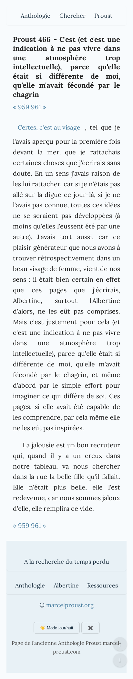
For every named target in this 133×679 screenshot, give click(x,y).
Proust (103, 15)
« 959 (21, 107)
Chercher (72, 15)
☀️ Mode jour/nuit (56, 628)
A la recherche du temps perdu (66, 561)
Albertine (66, 585)
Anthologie (35, 15)
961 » (38, 107)
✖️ (90, 628)
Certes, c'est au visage (49, 127)
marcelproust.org (70, 605)
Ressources (102, 585)
